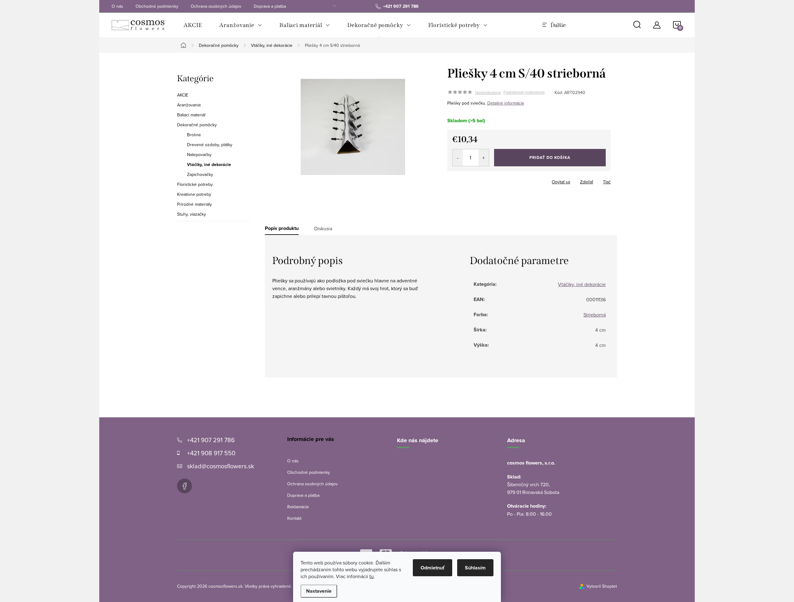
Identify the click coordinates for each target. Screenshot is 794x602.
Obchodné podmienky (157, 6)
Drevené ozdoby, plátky (209, 145)
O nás (117, 6)
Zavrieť (490, 179)
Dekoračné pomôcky (197, 125)
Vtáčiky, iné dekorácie (209, 164)
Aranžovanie (189, 105)
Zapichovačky (200, 174)
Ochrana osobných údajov (216, 6)
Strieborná (594, 314)
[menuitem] (193, 25)
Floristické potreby (195, 184)
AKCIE (182, 95)
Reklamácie (298, 507)
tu (371, 576)
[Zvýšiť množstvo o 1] (484, 157)
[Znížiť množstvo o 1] (458, 157)
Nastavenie (319, 591)
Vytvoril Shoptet (602, 586)
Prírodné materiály (194, 204)
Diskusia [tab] (323, 228)
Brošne (194, 135)
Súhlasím (475, 567)
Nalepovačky (199, 154)
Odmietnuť (432, 567)
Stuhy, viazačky (191, 214)
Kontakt (294, 518)
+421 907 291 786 (211, 439)
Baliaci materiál (191, 115)
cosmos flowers (184, 485)
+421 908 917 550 (211, 452)
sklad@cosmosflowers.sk (220, 465)
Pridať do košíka (549, 157)
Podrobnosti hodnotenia (524, 92)
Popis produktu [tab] (282, 228)
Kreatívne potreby (194, 194)
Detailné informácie (505, 103)
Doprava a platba (270, 6)
